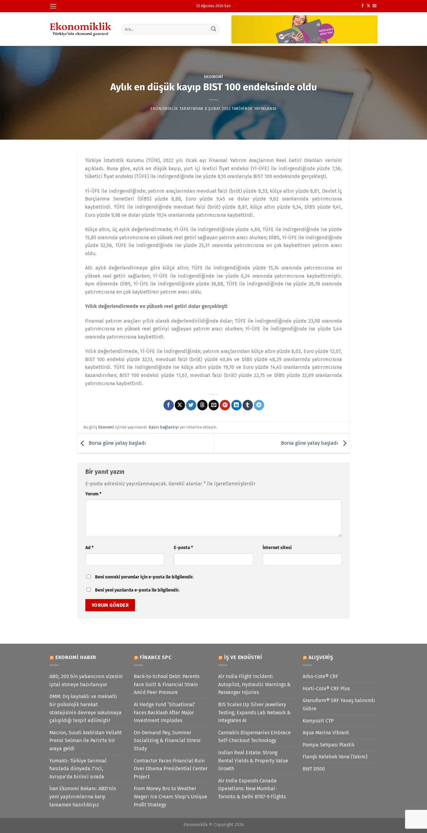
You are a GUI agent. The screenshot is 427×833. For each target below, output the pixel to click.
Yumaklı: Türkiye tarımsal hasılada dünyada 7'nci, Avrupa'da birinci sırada (78, 769)
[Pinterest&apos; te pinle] (225, 405)
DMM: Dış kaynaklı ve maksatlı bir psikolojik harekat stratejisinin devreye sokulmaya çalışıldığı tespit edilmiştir (85, 708)
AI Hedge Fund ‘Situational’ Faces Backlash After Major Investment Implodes (164, 712)
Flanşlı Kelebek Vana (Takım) (335, 757)
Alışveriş (321, 657)
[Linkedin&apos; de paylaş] (236, 405)
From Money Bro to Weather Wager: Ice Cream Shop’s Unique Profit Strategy (170, 796)
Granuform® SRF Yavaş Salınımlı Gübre (339, 704)
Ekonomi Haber (75, 657)
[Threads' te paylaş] (202, 405)
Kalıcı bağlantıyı (164, 427)
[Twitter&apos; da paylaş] (191, 405)
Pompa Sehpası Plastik (328, 745)
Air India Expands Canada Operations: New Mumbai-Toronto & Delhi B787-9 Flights (252, 789)
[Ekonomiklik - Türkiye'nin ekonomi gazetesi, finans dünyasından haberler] (80, 29)
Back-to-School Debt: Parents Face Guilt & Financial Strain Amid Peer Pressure (166, 684)
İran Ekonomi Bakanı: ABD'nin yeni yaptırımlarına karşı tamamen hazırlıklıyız (82, 796)
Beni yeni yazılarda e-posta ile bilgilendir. (137, 590)
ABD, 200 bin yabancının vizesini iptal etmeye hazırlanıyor (86, 680)
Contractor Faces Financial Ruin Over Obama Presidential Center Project (171, 769)
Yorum (93, 494)
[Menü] (53, 6)
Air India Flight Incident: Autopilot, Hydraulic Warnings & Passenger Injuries (254, 684)
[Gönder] (213, 29)
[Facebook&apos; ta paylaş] (168, 405)
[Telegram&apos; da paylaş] (259, 405)
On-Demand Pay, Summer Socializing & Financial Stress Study (167, 740)
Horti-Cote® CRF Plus (326, 689)
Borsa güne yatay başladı (117, 443)
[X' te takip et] (368, 6)
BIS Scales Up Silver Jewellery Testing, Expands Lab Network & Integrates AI (254, 712)
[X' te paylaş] (180, 405)
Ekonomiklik (164, 108)
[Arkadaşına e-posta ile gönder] (213, 405)
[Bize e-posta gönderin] (374, 6)
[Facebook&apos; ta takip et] (362, 6)
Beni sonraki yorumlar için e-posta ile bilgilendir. (144, 577)
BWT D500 (314, 769)
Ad (89, 547)
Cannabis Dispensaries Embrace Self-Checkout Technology (254, 737)
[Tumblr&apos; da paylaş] (248, 405)
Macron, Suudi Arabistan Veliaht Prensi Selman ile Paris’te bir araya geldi (85, 740)
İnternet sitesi (277, 547)
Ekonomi (213, 76)
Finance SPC (156, 657)
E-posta (183, 547)
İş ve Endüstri (243, 657)
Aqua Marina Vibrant (326, 733)
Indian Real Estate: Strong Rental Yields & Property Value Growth (253, 760)
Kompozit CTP (318, 721)
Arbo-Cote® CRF (320, 676)
